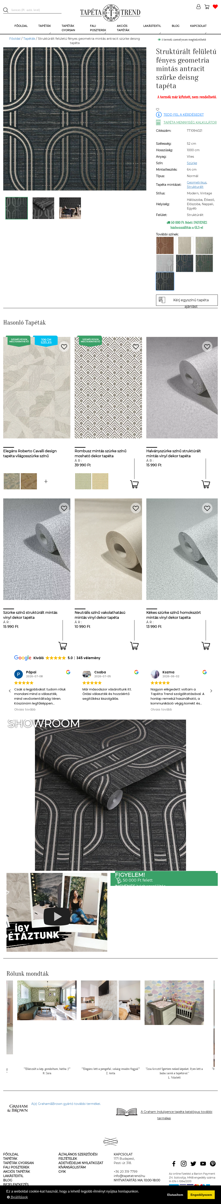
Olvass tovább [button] (24, 710)
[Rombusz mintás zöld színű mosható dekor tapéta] (83, 481)
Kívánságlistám (72, 1167)
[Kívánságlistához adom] (157, 110)
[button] (211, 691)
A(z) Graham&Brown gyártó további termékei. (66, 1104)
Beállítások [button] (19, 1197)
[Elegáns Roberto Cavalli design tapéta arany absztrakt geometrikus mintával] (29, 481)
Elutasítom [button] (175, 1194)
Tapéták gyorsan (18, 1163)
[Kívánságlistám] (215, 7)
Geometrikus (197, 182)
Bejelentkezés (16, 1185)
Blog (7, 1180)
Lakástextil (13, 1176)
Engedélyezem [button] (201, 1194)
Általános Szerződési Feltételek (78, 1156)
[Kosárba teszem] (134, 484)
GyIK (62, 1172)
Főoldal (15, 39)
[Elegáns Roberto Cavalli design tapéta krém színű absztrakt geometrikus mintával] (46, 481)
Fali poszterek (16, 1167)
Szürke (192, 163)
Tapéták (29, 39)
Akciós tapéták (16, 1172)
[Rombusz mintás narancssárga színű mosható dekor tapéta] (100, 481)
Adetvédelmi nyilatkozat (80, 1163)
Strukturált (195, 187)
